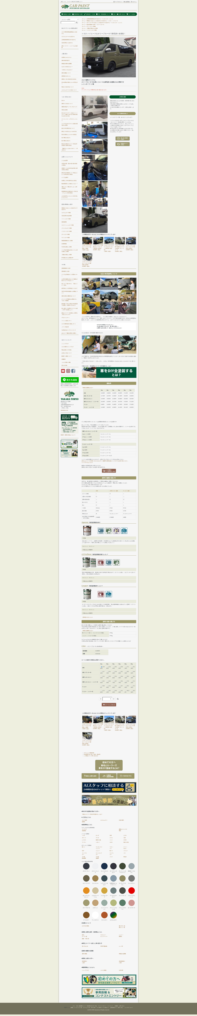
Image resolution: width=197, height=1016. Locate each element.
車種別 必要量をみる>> (87, 387)
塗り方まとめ (85, 946)
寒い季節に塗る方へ (66, 140)
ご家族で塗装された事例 (92, 28)
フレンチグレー (131, 883)
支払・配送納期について (104, 14)
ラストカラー (104, 920)
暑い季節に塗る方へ (66, 137)
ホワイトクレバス (95, 872)
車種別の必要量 (122, 953)
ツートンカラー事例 (66, 218)
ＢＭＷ (125, 840)
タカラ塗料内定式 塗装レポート (69, 323)
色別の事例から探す (91, 24)
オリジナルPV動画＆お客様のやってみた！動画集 (69, 300)
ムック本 (121, 946)
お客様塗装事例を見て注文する (94, 18)
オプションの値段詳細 (89, 752)
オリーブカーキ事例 (91, 26)
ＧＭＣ (111, 842)
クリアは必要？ (65, 177)
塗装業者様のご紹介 (122, 962)
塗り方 (63, 100)
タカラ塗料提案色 (84, 821)
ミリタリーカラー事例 (92, 30)
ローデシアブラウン (122, 884)
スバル (111, 837)
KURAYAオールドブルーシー (113, 884)
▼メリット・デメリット (88, 546)
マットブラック (122, 895)
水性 (97, 490)
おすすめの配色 (85, 925)
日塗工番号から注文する (67, 42)
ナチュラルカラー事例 (67, 228)
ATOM (65, 365)
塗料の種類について (66, 73)
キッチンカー (112, 853)
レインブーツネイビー (104, 884)
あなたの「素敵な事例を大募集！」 (70, 333)
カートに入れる (110, 705)
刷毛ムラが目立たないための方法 (69, 131)
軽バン (83, 847)
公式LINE (121, 970)
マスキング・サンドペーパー (103, 935)
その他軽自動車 (84, 857)
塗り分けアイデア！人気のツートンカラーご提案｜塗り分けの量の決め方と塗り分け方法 (70, 114)
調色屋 (72, 1007)
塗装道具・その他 (90, 14)
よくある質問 (65, 160)
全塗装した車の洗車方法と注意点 (69, 180)
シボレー (98, 842)
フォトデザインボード (128, 1007)
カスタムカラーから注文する (68, 36)
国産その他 (98, 840)
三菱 (125, 837)
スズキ (125, 835)
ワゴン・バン (112, 847)
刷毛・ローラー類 (84, 935)
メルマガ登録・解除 (66, 362)
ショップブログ (85, 970)
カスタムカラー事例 (66, 212)
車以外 (125, 856)
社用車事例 (64, 243)
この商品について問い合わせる (91, 755)
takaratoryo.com (64, 410)
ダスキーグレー (86, 871)
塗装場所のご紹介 (84, 962)
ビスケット (95, 907)
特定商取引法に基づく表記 (92, 1005)
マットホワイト (95, 920)
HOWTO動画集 (103, 946)
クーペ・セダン (126, 847)
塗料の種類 (84, 953)
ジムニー (98, 850)
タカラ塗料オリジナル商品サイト (102, 1007)
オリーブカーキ (100, 24)
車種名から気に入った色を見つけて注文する (97, 20)
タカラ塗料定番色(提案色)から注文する (69, 32)
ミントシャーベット (104, 908)
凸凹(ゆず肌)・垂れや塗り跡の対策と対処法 (69, 164)
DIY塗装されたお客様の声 (67, 257)
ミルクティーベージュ (95, 896)
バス (125, 853)
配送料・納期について (67, 356)
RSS (63, 365)
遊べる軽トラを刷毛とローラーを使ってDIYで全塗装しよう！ (70, 309)
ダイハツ (84, 837)
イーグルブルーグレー (113, 896)
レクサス (84, 840)
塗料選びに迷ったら (66, 76)
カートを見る (132, 14)
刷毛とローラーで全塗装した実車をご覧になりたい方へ (70, 313)
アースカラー (86, 920)
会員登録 (127, 1)
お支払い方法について (67, 353)
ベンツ (111, 840)
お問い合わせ (122, 14)
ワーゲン (84, 842)
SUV (83, 850)
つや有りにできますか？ (67, 69)
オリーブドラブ (86, 883)
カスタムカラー (103, 820)
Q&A (114, 14)
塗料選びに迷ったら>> (87, 617)
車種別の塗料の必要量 (67, 63)
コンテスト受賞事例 (84, 830)
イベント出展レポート (67, 320)
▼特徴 (84, 538)
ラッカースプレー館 (78, 1007)
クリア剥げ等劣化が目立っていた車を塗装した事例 (70, 250)
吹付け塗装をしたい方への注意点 (69, 134)
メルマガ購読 (103, 970)
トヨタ (109, 20)
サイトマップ (110, 1005)
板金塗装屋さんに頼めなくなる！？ (70, 183)
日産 (111, 835)
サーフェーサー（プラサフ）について (70, 119)
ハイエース (115, 20)
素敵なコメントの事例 (123, 830)
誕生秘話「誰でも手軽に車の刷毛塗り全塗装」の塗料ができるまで (70, 304)
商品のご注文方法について (68, 87)
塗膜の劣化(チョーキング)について (69, 106)
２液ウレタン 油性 (114, 490)
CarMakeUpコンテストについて (69, 330)
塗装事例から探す (78, 14)
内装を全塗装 (65, 109)
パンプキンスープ (104, 896)
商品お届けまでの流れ (67, 349)
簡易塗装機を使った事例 (67, 240)
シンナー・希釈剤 (121, 935)
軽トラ (111, 850)
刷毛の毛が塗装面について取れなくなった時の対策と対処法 (70, 173)
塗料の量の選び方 (66, 60)
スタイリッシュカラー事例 (68, 225)
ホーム (83, 18)
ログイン (134, 1)
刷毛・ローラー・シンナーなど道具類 (70, 46)
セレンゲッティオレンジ (86, 896)
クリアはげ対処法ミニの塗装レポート (70, 275)
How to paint (93, 1007)
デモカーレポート (66, 317)
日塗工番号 (121, 820)
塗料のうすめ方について (67, 103)
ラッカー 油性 (126, 490)
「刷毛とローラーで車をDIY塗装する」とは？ (92, 814)
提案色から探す (67, 14)
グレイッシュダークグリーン (122, 872)
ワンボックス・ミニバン (107, 18)
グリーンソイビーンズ (113, 908)
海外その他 (126, 842)
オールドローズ (131, 907)
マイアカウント (119, 1)
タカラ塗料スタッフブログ (68, 346)
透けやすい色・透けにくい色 (122, 926)
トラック (126, 850)
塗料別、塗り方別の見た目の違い (69, 79)
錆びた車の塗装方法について (68, 128)
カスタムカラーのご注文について (69, 90)
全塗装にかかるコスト (67, 57)
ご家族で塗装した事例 (67, 254)
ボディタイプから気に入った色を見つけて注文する (98, 22)
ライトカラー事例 (66, 237)
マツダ (97, 837)
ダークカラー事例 (66, 234)
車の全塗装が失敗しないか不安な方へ (70, 83)
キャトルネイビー (104, 872)
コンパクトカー (84, 853)
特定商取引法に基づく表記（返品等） (92, 754)
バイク (111, 856)
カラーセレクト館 (86, 1007)
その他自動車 (97, 857)
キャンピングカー (99, 853)
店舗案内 (64, 359)
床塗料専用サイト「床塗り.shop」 (116, 1007)
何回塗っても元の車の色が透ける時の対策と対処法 (70, 169)
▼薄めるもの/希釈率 (87, 549)
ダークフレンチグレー (113, 872)
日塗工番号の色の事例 (67, 215)
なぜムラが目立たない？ (67, 66)
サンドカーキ (95, 883)
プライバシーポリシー (102, 1005)
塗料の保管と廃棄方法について (69, 296)
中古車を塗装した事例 (67, 246)
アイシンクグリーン (122, 908)
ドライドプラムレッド (131, 896)
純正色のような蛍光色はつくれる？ (70, 288)
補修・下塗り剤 (85, 938)
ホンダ (97, 835)
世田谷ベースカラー (131, 872)
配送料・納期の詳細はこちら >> (68, 435)
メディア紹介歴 (65, 326)
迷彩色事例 (64, 222)
